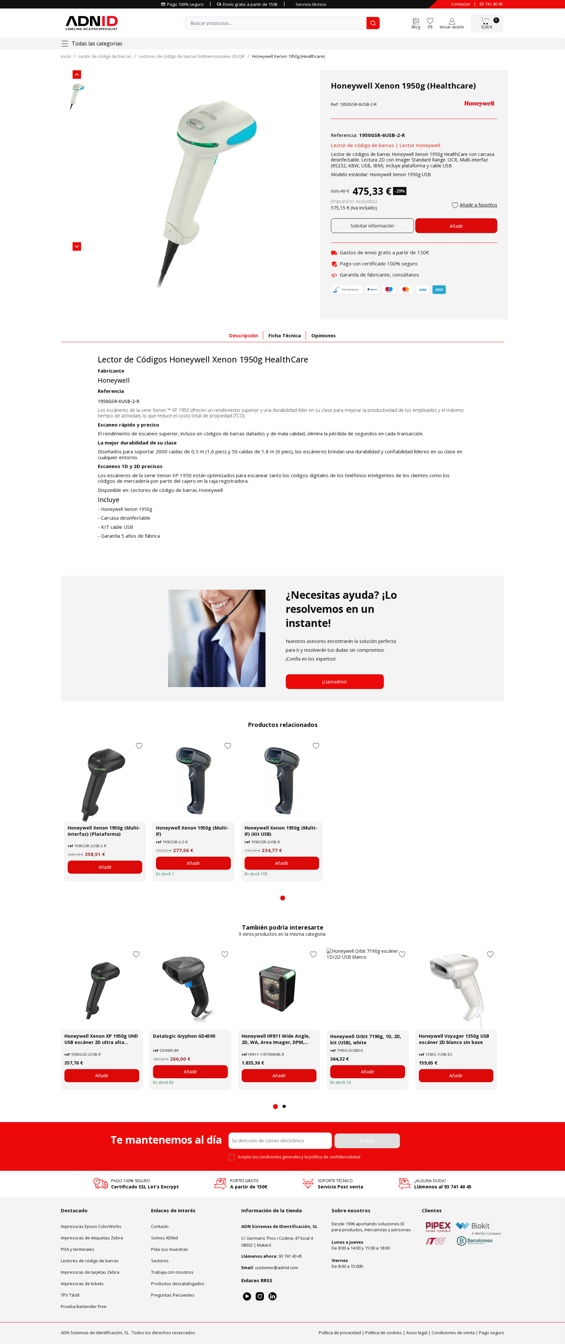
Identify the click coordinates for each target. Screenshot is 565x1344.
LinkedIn (272, 1296)
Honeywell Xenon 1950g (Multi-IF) (192, 831)
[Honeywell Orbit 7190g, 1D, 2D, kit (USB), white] (368, 989)
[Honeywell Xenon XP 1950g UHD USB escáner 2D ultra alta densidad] (102, 989)
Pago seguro (491, 1333)
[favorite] (430, 20)
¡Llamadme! (334, 682)
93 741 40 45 (491, 4)
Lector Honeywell (420, 145)
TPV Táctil (70, 1295)
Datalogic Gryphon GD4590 (184, 1036)
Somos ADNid (164, 1238)
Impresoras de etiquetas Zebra (92, 1238)
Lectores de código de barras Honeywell (176, 490)
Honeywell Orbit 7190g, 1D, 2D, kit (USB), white (365, 1039)
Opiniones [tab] (323, 335)
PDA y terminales (77, 1249)
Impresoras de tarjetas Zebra (90, 1272)
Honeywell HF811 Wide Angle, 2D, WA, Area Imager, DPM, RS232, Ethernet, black (276, 1039)
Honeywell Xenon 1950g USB (400, 174)
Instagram (260, 1296)
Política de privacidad (340, 1333)
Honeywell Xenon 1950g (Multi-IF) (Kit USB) (281, 831)
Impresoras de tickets (82, 1283)
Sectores (160, 1261)
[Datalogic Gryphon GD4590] (190, 989)
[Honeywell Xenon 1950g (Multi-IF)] (193, 781)
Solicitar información (372, 226)
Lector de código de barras (362, 145)
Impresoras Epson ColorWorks (91, 1226)
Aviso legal (416, 1333)
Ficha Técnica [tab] (284, 335)
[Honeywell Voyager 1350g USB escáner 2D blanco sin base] (456, 989)
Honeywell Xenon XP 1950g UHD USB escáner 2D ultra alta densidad (101, 1039)
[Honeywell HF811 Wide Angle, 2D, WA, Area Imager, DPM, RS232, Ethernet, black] (279, 989)
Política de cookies (383, 1333)
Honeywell (114, 380)
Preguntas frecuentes (173, 1295)
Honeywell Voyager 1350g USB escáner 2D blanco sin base (454, 1039)
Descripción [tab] (243, 335)
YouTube (247, 1296)
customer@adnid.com (276, 1267)
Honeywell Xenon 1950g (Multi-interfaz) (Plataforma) (104, 831)
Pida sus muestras (169, 1249)
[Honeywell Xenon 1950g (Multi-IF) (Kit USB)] (282, 781)
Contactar (461, 4)
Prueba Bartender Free (84, 1306)
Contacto (160, 1226)
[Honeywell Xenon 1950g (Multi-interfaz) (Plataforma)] (105, 781)
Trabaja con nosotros (172, 1272)
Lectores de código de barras (90, 1261)
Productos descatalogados (177, 1283)
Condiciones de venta (453, 1333)
